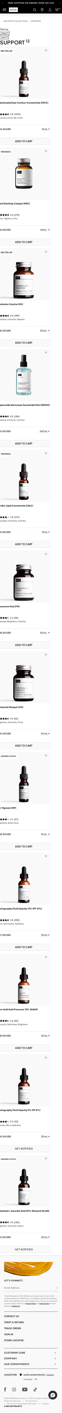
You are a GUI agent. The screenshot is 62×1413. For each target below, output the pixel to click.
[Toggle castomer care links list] (55, 1353)
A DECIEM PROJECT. (13, 1406)
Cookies (45, 1404)
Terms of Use (44, 1304)
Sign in (8, 1334)
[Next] (60, 2)
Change (50, 1375)
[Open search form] (34, 9)
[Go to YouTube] (25, 1389)
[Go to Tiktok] (35, 1389)
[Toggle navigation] (4, 9)
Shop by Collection (15, 21)
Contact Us (16, 1306)
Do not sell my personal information (22, 1404)
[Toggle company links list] (55, 1358)
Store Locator (14, 1340)
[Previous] (2, 2)
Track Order (12, 1328)
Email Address (12, 1287)
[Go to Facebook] (5, 1389)
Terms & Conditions (12, 1401)
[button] (52, 1395)
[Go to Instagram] (14, 1389)
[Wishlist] (46, 48)
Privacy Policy (31, 1304)
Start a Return (14, 1322)
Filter (4, 33)
